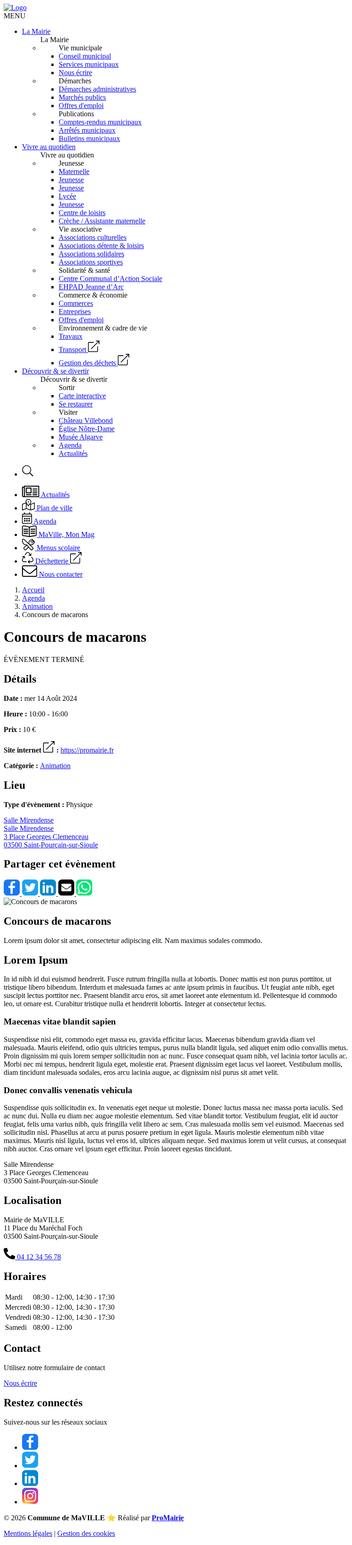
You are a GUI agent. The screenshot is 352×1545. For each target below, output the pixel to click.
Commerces (76, 303)
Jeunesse (71, 180)
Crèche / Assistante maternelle (102, 221)
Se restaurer (76, 404)
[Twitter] (31, 893)
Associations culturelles (92, 237)
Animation (37, 606)
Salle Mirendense (51, 832)
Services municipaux (89, 64)
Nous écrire (75, 72)
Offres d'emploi (81, 105)
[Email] (67, 893)
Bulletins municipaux (89, 138)
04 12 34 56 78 (38, 1257)
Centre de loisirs (82, 213)
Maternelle (74, 171)
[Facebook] (13, 893)
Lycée (67, 196)
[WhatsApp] (84, 893)
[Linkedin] (49, 893)
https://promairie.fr (87, 750)
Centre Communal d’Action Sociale (110, 278)
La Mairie (36, 31)
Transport (72, 349)
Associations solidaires (91, 254)
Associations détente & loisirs (101, 245)
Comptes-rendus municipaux (100, 122)
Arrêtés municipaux (87, 130)
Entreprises (75, 311)
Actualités (73, 453)
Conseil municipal (85, 56)
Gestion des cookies (86, 1533)
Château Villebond (86, 420)
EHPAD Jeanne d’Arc (91, 287)
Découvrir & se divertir (55, 371)
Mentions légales (28, 1533)
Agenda (70, 445)
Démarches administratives (97, 89)
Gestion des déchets (87, 363)
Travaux (70, 336)
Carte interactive (82, 396)
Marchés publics (82, 97)
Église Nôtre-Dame (87, 429)
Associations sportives (91, 262)
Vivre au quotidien (49, 147)
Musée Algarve (81, 437)
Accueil (33, 590)
